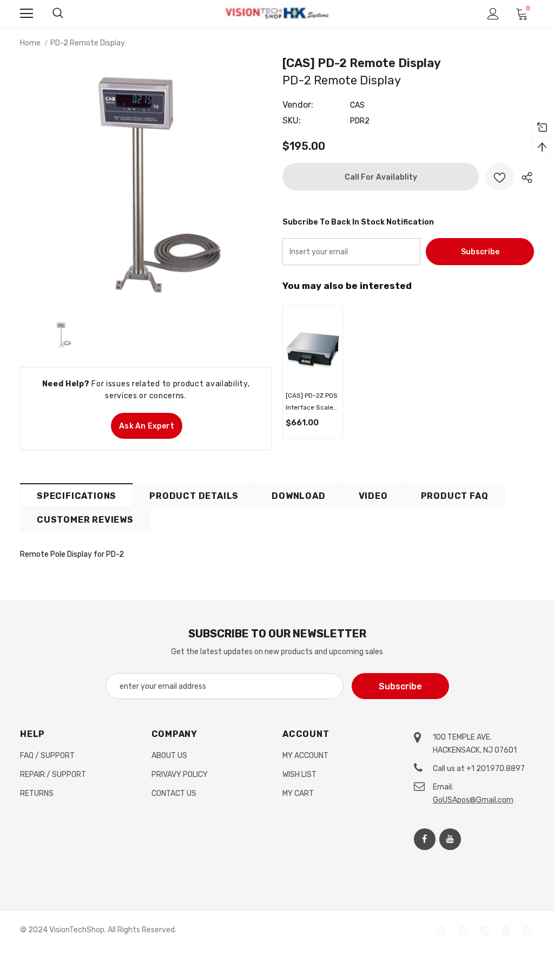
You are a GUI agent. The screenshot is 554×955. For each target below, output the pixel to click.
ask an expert (146, 426)
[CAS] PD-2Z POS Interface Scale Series (312, 402)
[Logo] (277, 13)
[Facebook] (425, 839)
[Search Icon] (57, 13)
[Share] (524, 176)
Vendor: (297, 105)
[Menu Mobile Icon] (26, 13)
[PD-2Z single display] (313, 348)
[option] (146, 184)
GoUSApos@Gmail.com (473, 800)
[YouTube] (450, 839)
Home (30, 43)
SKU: (291, 120)
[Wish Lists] (499, 176)
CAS (357, 105)
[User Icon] (493, 13)
